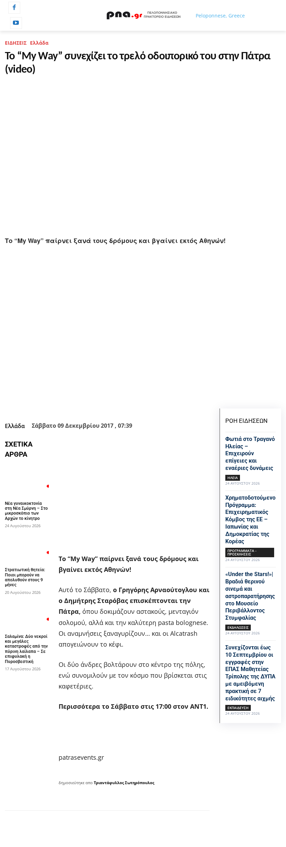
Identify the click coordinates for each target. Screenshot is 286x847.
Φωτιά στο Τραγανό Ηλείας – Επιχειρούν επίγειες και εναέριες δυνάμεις (250, 453)
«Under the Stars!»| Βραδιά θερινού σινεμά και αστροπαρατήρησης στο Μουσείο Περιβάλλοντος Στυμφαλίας (250, 596)
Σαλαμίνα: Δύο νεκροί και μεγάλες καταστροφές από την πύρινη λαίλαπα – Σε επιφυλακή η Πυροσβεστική (26, 649)
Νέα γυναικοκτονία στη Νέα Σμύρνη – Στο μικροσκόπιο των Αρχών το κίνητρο (26, 511)
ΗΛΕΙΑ (232, 477)
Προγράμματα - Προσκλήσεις (241, 552)
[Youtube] (16, 23)
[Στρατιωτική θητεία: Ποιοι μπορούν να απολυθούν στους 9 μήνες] (27, 547)
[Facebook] (14, 8)
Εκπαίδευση (238, 707)
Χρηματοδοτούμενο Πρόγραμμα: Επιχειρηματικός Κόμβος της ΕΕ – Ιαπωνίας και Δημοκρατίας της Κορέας (250, 519)
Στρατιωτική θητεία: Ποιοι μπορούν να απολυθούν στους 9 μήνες (25, 577)
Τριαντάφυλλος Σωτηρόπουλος (124, 782)
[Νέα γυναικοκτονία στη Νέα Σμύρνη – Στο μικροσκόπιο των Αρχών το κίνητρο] (27, 481)
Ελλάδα (39, 42)
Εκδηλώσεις (238, 627)
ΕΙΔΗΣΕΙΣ (16, 42)
